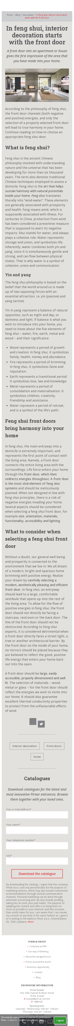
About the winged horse (38, 956)
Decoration (28, 14)
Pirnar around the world (38, 961)
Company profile (38, 946)
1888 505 (38, 1001)
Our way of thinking (38, 951)
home (37, 757)
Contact (38, 972)
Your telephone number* (20, 840)
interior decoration (24, 746)
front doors (54, 746)
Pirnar (10, 14)
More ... (42, 1020)
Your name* (13, 824)
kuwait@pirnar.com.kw (38, 998)
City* (9, 855)
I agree (60, 1020)
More (31, 921)
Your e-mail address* (18, 809)
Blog (17, 14)
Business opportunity (38, 967)
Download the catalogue (37, 873)
